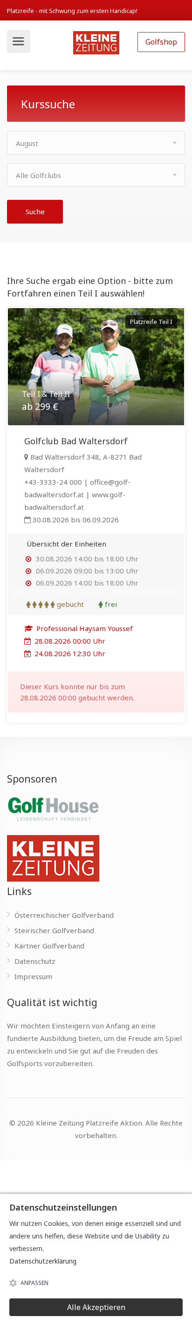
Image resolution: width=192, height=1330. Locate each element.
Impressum (33, 976)
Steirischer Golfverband (54, 930)
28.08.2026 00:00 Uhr (69, 640)
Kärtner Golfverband (49, 945)
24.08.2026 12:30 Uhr (69, 653)
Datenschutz (34, 961)
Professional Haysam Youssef (83, 628)
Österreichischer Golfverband (64, 915)
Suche (35, 211)
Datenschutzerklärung (42, 1261)
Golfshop (161, 42)
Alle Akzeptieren (96, 1307)
